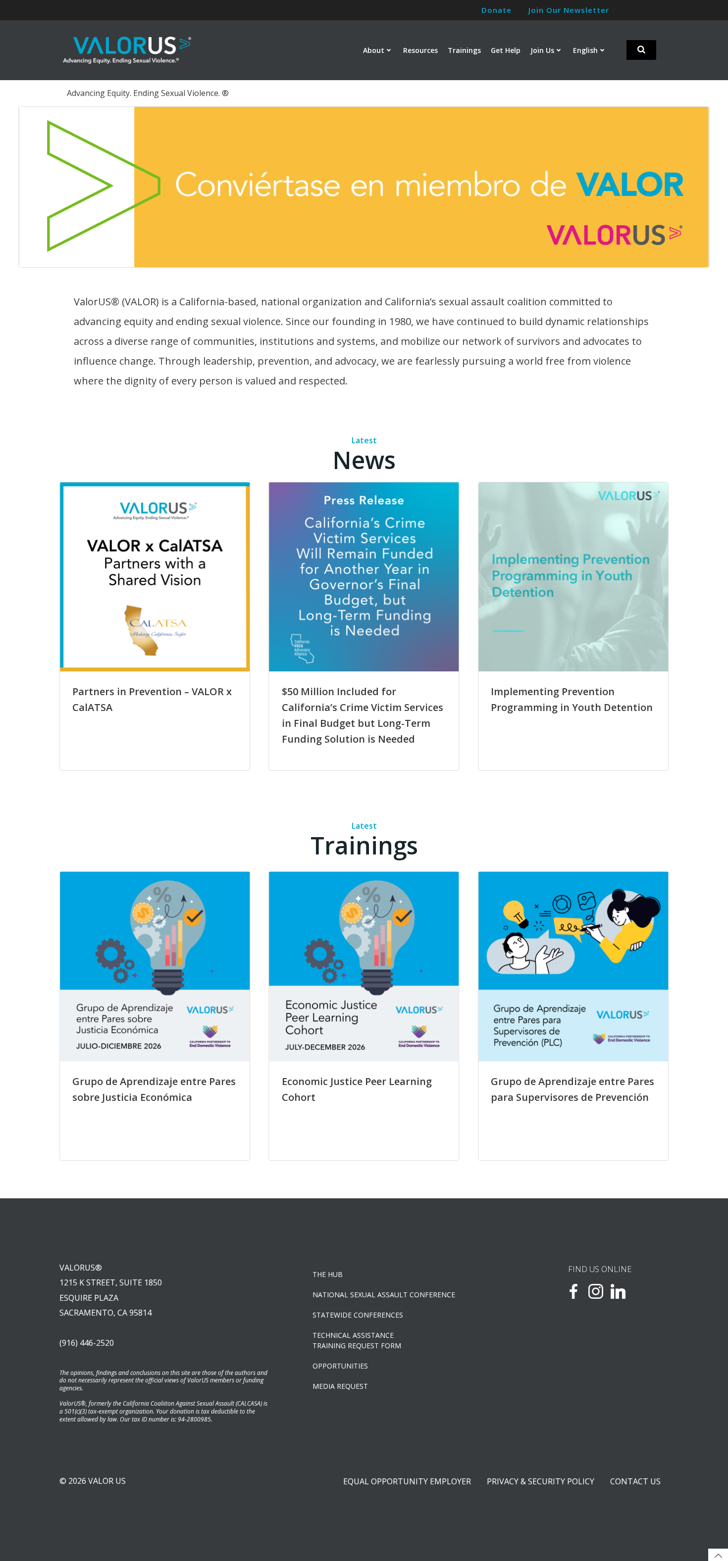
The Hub (327, 1274)
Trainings (464, 50)
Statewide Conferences (357, 1315)
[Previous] (40, 187)
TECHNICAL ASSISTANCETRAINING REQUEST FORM (356, 1340)
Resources (420, 50)
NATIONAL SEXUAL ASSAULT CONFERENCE (383, 1294)
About (373, 50)
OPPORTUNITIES (340, 1366)
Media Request (340, 1386)
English (585, 50)
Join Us (542, 50)
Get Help (505, 50)
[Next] (688, 187)
